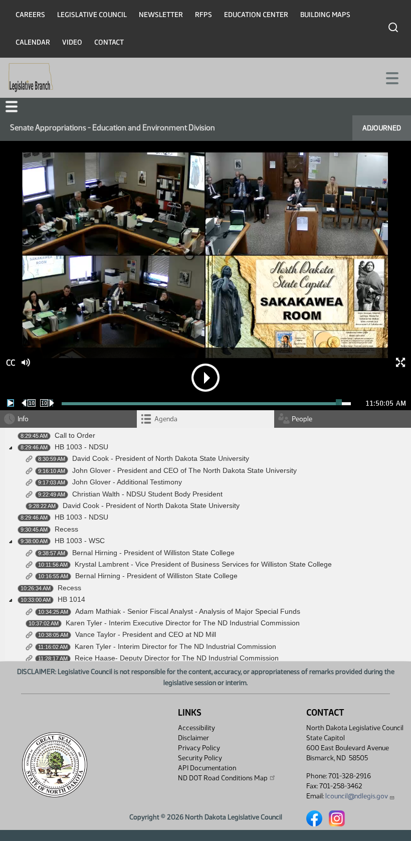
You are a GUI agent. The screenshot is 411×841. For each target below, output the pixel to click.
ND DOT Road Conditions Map (223, 778)
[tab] (205, 419)
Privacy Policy (199, 748)
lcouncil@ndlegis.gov (356, 796)
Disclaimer (193, 738)
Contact (109, 42)
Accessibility (196, 728)
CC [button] (10, 363)
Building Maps (325, 15)
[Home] (31, 78)
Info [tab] (23, 419)
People (302, 419)
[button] (12, 106)
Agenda (165, 419)
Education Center (256, 15)
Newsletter (161, 15)
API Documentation (207, 768)
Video (72, 42)
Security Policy (200, 758)
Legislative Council (92, 15)
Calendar (33, 42)
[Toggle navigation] (391, 77)
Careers (30, 15)
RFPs (203, 15)
